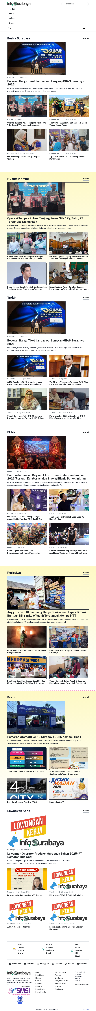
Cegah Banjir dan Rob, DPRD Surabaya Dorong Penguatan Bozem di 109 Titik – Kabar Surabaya (25, 417)
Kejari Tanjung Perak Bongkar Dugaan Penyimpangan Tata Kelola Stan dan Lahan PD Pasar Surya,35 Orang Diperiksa (68, 288)
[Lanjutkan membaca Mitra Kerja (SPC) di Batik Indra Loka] (69, 878)
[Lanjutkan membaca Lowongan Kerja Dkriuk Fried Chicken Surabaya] (69, 910)
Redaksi (58, 975)
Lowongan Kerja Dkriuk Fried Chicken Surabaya (66, 928)
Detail (86, 38)
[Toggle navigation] (83, 27)
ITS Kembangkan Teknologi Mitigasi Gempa (23, 158)
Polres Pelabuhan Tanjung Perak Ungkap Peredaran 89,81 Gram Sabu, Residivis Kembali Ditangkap (25, 257)
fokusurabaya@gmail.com (84, 984)
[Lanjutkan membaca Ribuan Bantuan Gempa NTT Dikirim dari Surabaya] (69, 637)
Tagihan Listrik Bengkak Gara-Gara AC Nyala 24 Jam (66, 518)
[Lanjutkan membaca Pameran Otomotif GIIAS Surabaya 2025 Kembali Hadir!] (48, 717)
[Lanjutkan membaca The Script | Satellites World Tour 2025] (27, 759)
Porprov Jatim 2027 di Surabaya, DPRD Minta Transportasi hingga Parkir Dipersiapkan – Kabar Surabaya (67, 417)
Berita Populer (40, 992)
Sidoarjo (10, 892)
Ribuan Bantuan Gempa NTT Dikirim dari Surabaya (67, 651)
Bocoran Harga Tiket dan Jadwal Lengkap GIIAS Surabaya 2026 (45, 82)
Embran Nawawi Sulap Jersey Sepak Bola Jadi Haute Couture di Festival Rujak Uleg (68, 552)
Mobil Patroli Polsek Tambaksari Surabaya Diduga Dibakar (26, 651)
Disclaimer (59, 978)
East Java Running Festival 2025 (22, 802)
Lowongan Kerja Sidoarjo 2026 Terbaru (25, 895)
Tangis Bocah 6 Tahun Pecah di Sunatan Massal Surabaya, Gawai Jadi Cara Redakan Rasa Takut (68, 682)
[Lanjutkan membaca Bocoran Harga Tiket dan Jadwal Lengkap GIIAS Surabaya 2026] (36, 58)
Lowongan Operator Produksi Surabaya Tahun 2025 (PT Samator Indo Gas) (44, 855)
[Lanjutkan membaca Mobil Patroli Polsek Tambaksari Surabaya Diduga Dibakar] (27, 637)
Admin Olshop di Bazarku (18, 927)
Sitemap (58, 986)
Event (11, 23)
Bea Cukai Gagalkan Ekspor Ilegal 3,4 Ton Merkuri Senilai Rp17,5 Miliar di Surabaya (26, 682)
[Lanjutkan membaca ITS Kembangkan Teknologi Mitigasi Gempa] (27, 140)
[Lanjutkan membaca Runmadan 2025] (69, 789)
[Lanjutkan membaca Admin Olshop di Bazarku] (27, 910)
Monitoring (59, 989)
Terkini (12, 9)
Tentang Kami (60, 972)
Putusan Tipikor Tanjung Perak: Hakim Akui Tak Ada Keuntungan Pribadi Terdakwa (68, 257)
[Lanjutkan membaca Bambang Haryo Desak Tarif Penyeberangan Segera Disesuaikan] (27, 534)
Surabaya (11, 850)
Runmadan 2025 (56, 802)
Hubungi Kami (60, 984)
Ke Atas (86, 1010)
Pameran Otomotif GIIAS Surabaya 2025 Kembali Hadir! (44, 736)
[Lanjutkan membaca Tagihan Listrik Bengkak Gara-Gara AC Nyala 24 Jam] (69, 500)
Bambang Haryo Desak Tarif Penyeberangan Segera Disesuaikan (23, 552)
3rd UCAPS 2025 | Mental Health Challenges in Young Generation (64, 773)
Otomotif (11, 77)
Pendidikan (54, 119)
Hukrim (10, 119)
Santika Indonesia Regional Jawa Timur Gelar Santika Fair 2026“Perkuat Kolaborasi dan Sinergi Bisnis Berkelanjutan (46, 476)
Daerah (10, 514)
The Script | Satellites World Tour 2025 (25, 772)
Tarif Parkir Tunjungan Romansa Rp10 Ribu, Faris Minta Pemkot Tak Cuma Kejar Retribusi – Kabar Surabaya (68, 383)
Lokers (12, 18)
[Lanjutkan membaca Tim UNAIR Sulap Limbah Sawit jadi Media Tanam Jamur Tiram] (69, 106)
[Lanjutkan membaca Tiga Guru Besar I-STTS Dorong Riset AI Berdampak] (69, 140)
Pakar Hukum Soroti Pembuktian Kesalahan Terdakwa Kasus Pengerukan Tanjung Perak (27, 288)
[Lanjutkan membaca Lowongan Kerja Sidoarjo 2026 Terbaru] (27, 878)
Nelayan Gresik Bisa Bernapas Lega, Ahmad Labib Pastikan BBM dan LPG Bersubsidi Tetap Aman (23, 518)
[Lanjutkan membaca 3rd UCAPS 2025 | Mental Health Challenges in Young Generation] (69, 759)
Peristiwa (38, 984)
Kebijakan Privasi (61, 981)
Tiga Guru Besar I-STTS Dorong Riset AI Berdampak (67, 158)
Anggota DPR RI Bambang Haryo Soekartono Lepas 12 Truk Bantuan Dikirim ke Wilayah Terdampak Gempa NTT (46, 614)
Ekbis (11, 14)
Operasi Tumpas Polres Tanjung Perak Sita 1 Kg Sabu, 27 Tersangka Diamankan (26, 124)
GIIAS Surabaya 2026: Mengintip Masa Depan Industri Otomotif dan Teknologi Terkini (25, 383)
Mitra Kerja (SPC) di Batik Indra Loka (66, 895)
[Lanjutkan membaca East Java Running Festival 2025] (27, 789)
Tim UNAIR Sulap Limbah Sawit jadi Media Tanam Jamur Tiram (68, 124)
